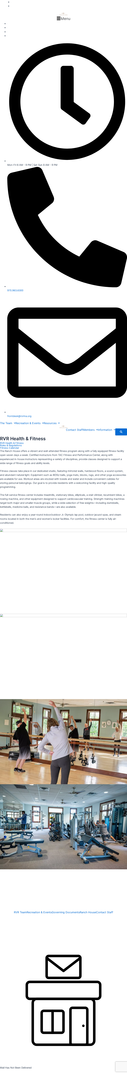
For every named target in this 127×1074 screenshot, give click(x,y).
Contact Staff (74, 429)
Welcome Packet (16, 27)
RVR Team (20, 912)
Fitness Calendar (9, 448)
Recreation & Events (28, 423)
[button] (63, 19)
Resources (50, 423)
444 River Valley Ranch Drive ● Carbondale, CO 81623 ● (32, 915)
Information (105, 429)
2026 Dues (13, 31)
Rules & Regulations (11, 445)
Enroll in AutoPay (16, 23)
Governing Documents (66, 912)
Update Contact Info (18, 35)
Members (89, 429)
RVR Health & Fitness (12, 443)
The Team (6, 423)
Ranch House (88, 912)
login (2, 931)
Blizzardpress (35, 927)
